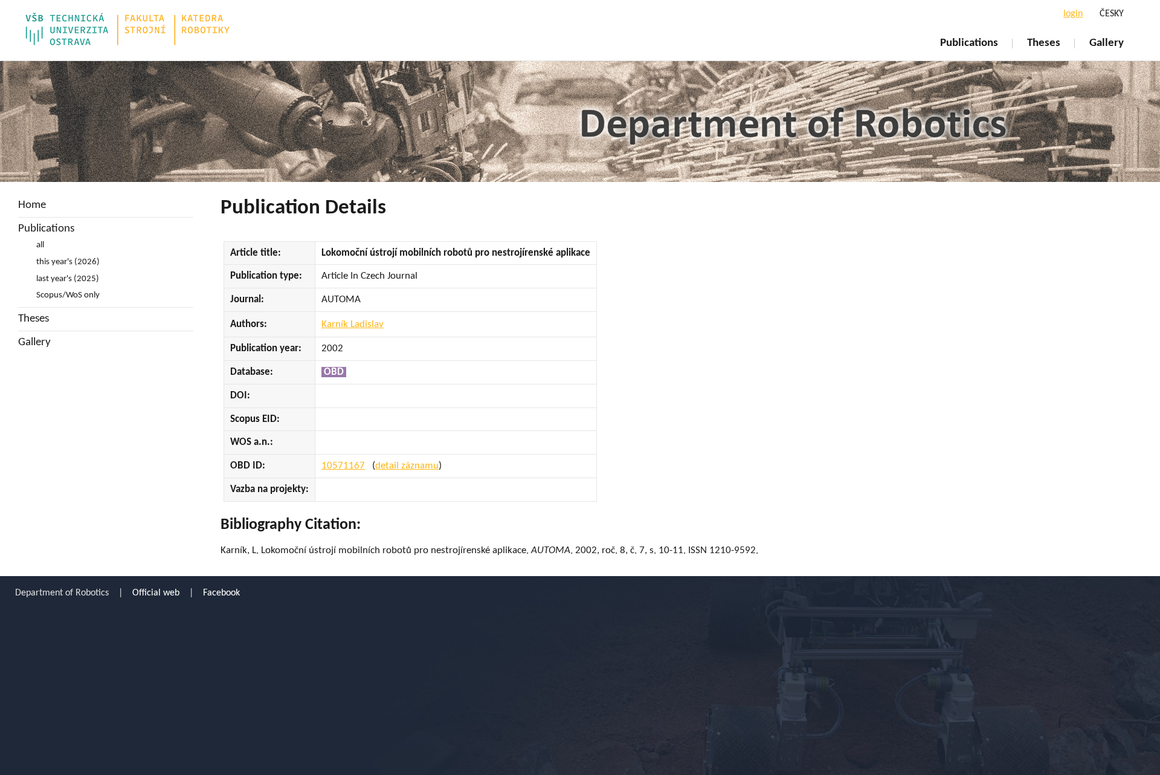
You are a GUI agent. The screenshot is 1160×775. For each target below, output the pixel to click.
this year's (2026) (68, 262)
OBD (333, 372)
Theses (1043, 43)
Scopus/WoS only (68, 295)
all (40, 245)
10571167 (343, 466)
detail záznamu (407, 466)
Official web (155, 593)
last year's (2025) (67, 279)
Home (32, 205)
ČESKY (1112, 14)
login (1073, 14)
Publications (969, 43)
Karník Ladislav (352, 324)
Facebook (221, 593)
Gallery (1106, 43)
